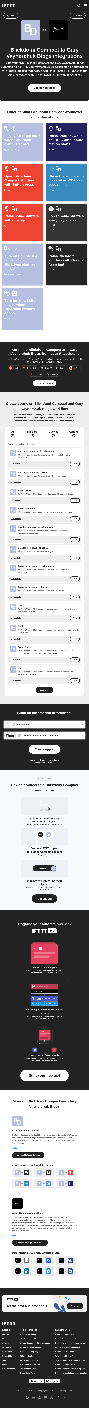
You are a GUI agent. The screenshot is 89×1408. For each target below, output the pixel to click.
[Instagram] (39, 1397)
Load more (44, 690)
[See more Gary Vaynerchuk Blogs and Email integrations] (44, 1260)
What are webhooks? (64, 1356)
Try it (75, 464)
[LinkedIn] (33, 1397)
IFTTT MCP (6, 1347)
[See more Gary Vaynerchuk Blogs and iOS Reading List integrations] (22, 1260)
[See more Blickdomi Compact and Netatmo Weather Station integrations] (22, 1183)
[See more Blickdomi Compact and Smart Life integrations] (44, 1183)
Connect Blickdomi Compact (28, 1155)
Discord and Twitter (28, 1373)
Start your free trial (44, 1075)
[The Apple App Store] (36, 1381)
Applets (5, 1343)
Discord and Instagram (29, 1335)
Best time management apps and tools (71, 1343)
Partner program (41, 1391)
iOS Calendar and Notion (30, 1339)
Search (5, 1360)
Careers (29, 1391)
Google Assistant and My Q (31, 1347)
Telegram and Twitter (28, 1369)
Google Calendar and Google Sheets (35, 1343)
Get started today (44, 87)
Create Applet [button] (44, 749)
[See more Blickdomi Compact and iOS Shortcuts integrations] (66, 1183)
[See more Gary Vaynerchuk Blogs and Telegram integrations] (44, 1271)
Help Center (7, 1352)
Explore (6, 1330)
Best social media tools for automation (71, 1373)
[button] (85, 5)
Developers (18, 1391)
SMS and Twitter (26, 1356)
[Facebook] (27, 1397)
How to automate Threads (65, 1364)
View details (16, 464)
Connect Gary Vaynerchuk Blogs (30, 1243)
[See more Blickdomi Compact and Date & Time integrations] (44, 1172)
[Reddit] (64, 1397)
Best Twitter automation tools (67, 1339)
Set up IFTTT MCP (44, 383)
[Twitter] (52, 1397)
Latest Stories (62, 1330)
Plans (4, 1364)
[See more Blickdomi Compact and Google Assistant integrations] (22, 1172)
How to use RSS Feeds (64, 1352)
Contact (54, 1391)
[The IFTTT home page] (8, 5)
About (71, 1391)
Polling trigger (26, 494)
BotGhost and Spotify (29, 1352)
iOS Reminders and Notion (31, 1360)
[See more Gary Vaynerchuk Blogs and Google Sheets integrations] (66, 1271)
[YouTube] (46, 1397)
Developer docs (8, 1369)
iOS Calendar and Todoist (30, 1364)
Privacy (63, 1391)
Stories (5, 1339)
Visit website (17, 1148)
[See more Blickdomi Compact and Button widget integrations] (66, 1172)
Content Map (7, 1356)
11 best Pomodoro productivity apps (70, 1360)
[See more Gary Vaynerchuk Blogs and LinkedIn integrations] (22, 1271)
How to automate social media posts (70, 1369)
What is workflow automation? (67, 1347)
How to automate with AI (65, 1335)
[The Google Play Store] (52, 1381)
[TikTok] (58, 1397)
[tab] (13, 433)
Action (23, 455)
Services (5, 1335)
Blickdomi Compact (34, 50)
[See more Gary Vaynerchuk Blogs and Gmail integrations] (66, 1260)
